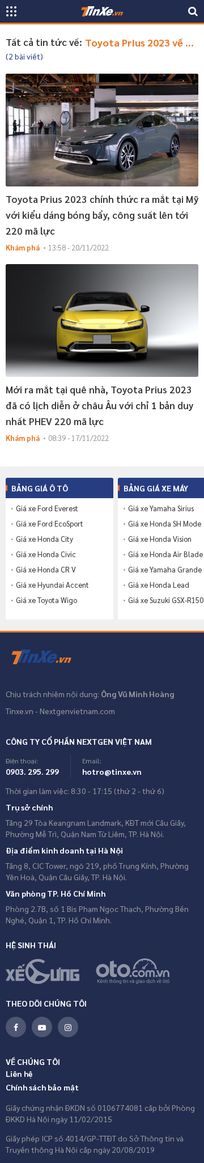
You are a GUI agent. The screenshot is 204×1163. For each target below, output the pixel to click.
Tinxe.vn (48, 657)
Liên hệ (19, 1073)
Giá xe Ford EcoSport (49, 523)
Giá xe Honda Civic (46, 554)
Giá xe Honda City (44, 539)
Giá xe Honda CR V (46, 569)
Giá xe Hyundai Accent (52, 584)
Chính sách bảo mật (42, 1087)
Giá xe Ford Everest (47, 508)
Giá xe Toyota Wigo (46, 600)
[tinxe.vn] (102, 11)
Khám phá (23, 247)
